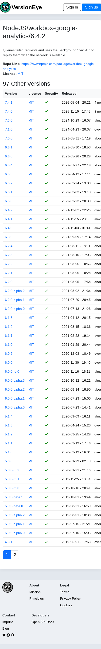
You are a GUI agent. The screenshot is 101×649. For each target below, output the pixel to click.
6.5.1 (8, 192)
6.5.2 (8, 183)
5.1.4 (8, 416)
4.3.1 (8, 542)
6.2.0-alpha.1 (15, 300)
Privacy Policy (70, 598)
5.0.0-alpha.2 (15, 515)
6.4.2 (8, 210)
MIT (20, 74)
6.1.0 (8, 344)
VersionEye (27, 7)
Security (51, 93)
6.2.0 (8, 282)
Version (11, 93)
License (34, 93)
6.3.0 (8, 237)
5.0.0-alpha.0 (15, 533)
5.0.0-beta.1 (14, 497)
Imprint (7, 622)
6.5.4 (8, 165)
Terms (64, 592)
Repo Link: (11, 64)
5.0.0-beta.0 (14, 506)
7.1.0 (8, 129)
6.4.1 (8, 219)
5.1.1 (8, 443)
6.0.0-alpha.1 (15, 398)
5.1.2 (8, 434)
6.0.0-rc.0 (12, 371)
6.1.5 (8, 318)
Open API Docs (42, 622)
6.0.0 (8, 362)
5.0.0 (8, 461)
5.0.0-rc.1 (12, 479)
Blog (5, 628)
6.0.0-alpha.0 (15, 407)
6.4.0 (8, 228)
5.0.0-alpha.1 (15, 524)
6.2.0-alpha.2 (15, 291)
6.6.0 (8, 156)
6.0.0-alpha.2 (15, 389)
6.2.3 (8, 255)
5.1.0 (8, 452)
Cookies (66, 605)
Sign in (72, 7)
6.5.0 (8, 201)
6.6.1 (8, 147)
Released (69, 93)
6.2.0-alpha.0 (15, 309)
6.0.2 (8, 353)
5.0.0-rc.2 (12, 470)
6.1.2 (8, 327)
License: (10, 74)
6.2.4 (8, 246)
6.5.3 (8, 174)
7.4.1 (8, 102)
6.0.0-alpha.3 (15, 380)
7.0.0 (8, 138)
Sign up (91, 7)
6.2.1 (8, 273)
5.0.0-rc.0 (12, 488)
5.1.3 (8, 425)
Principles (36, 598)
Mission (35, 592)
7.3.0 (8, 120)
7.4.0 (8, 111)
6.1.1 (8, 335)
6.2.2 (8, 264)
